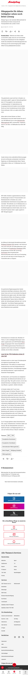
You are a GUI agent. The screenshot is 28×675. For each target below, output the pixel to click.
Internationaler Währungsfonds (10, 446)
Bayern (3, 566)
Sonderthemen (17, 624)
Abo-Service (4, 624)
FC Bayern (3, 569)
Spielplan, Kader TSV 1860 (7, 607)
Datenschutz (4, 647)
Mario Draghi (5, 450)
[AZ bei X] (23, 637)
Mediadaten (17, 615)
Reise (15, 569)
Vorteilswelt (4, 601)
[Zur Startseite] (14, 3)
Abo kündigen (4, 653)
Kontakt (3, 630)
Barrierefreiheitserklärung (7, 650)
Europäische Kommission (8, 439)
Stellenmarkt (17, 583)
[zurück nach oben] (14, 665)
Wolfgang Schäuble (6, 244)
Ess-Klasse (3, 598)
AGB (2, 644)
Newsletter (3, 586)
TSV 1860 (3, 572)
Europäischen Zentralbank (15, 248)
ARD (9, 435)
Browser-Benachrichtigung (7, 595)
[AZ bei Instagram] (19, 637)
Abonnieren (4, 621)
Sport (15, 560)
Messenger (4, 589)
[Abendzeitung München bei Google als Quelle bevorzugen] (19, 31)
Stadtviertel (4, 563)
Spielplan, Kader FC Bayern (7, 604)
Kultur (15, 566)
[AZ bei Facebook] (15, 637)
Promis (3, 575)
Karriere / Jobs (4, 618)
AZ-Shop (16, 618)
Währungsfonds (6, 454)
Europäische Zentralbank (8, 443)
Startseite (2, 5)
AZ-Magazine (17, 621)
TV (14, 563)
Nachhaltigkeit (17, 572)
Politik (6, 5)
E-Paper (3, 627)
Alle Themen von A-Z (6, 583)
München (3, 560)
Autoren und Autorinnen (6, 615)
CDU (13, 244)
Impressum (4, 641)
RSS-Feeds (3, 592)
